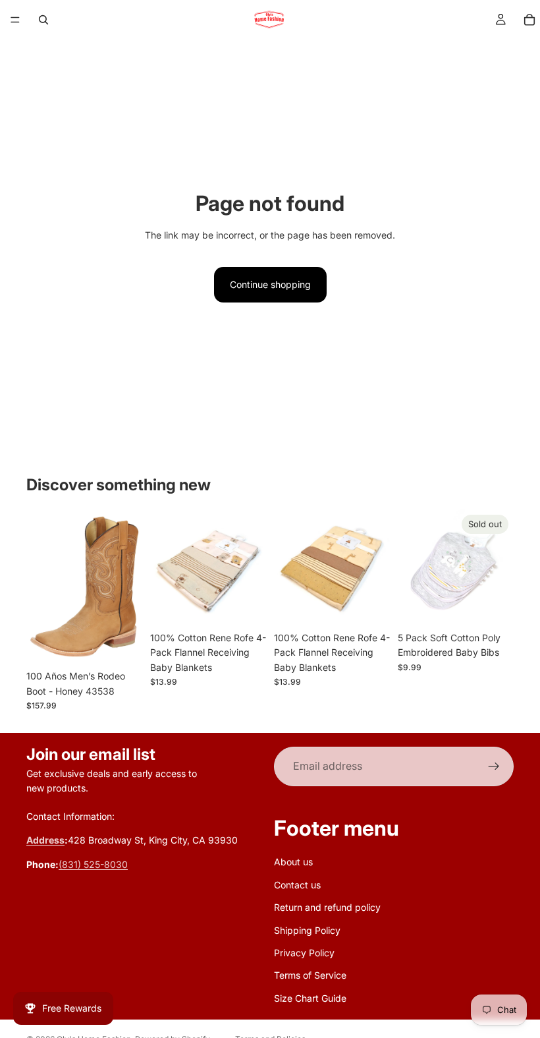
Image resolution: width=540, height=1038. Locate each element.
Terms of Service (310, 975)
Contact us (297, 884)
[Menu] (15, 20)
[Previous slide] (164, 567)
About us (293, 862)
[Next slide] (251, 567)
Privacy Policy (304, 952)
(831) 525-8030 (93, 864)
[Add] (245, 605)
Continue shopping (270, 284)
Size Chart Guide (310, 998)
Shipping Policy (307, 930)
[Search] (43, 19)
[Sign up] (494, 766)
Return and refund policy (327, 907)
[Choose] (122, 644)
